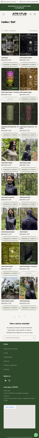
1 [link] (14, 316)
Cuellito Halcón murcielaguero (8, 231)
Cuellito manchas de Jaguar (26, 92)
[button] (4, 14)
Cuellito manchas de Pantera (26, 57)
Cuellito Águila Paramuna (25, 162)
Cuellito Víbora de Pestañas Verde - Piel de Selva (10, 127)
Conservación (8, 357)
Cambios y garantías (10, 365)
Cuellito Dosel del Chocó (25, 197)
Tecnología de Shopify (26, 437)
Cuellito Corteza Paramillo (7, 266)
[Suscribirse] (33, 338)
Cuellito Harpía (4, 57)
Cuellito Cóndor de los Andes (7, 301)
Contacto (7, 369)
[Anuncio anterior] (3, 7)
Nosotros (6, 361)
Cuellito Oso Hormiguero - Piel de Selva (28, 266)
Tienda (6, 353)
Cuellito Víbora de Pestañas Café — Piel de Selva (28, 127)
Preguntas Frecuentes (11, 349)
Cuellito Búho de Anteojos (6, 162)
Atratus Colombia (15, 437)
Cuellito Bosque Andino (25, 301)
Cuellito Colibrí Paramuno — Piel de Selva (10, 92)
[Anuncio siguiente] (36, 7)
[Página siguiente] (24, 317)
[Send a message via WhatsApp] (36, 435)
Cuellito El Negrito (24, 231)
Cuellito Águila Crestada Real (7, 197)
